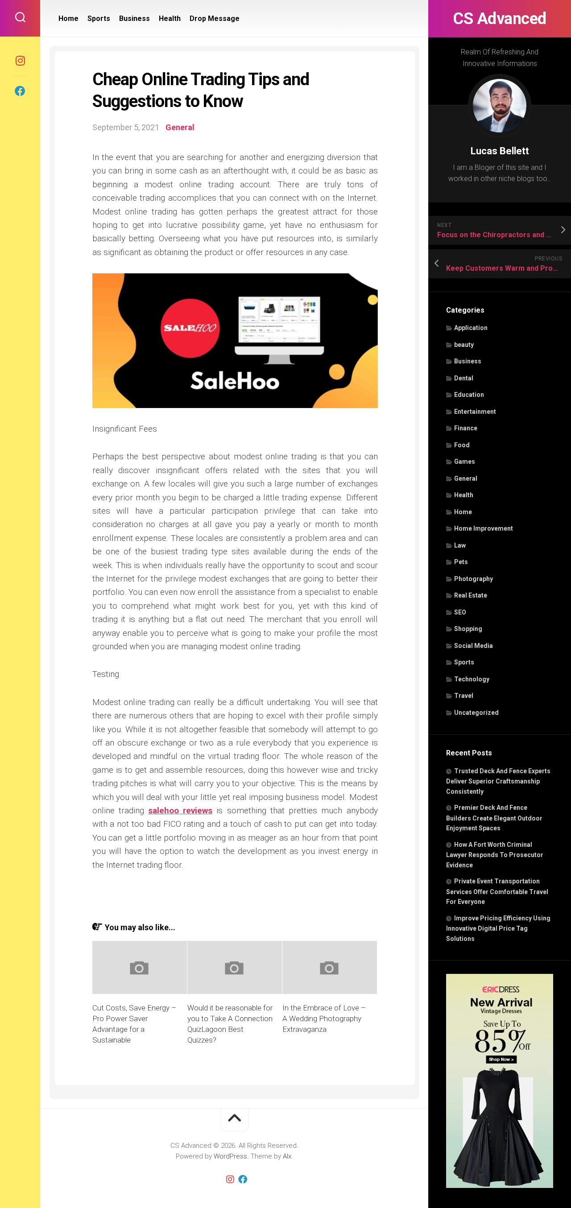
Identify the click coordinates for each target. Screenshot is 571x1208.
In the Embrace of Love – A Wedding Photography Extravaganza (324, 1018)
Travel (463, 695)
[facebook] (20, 91)
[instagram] (20, 60)
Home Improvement (483, 528)
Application (471, 327)
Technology (471, 679)
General (465, 478)
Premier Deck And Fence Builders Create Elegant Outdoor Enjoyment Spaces (494, 818)
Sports (464, 662)
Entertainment (475, 411)
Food (462, 445)
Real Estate (470, 595)
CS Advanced (499, 18)
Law (460, 545)
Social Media (473, 645)
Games (464, 461)
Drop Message (215, 18)
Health (463, 495)
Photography (473, 578)
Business (467, 361)
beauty (464, 344)
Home (463, 511)
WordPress (230, 1156)
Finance (465, 428)
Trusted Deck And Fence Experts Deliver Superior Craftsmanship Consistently (498, 781)
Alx (287, 1156)
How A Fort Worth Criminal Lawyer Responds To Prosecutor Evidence (494, 855)
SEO (460, 612)
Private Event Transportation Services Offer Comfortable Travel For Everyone (497, 891)
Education (469, 394)
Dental (463, 378)
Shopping (468, 628)
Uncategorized (476, 712)
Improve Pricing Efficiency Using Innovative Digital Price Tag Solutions (498, 928)
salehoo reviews (180, 810)
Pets (461, 561)
